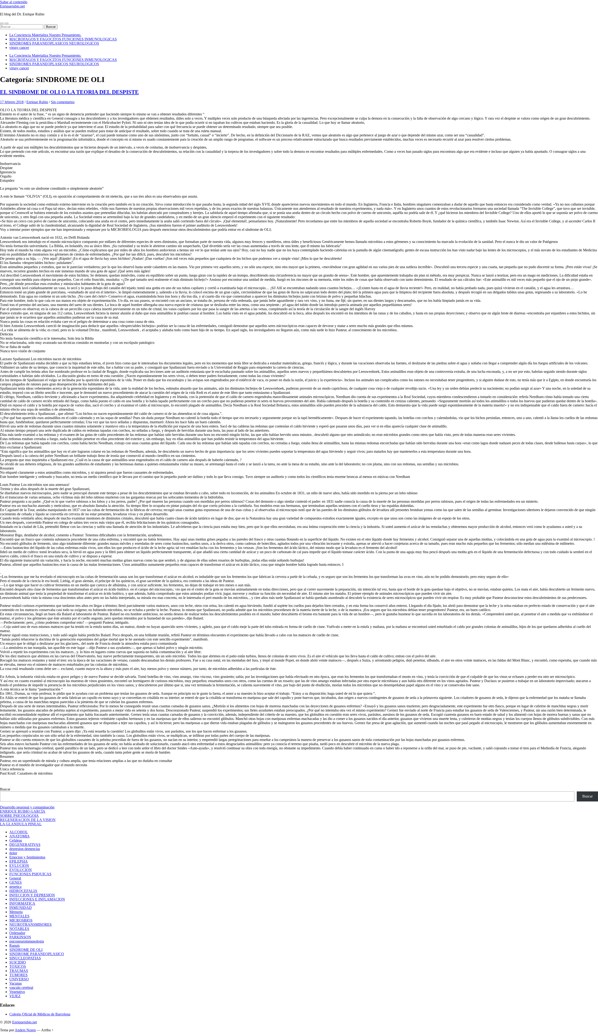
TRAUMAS (18, 971)
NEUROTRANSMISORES (30, 924)
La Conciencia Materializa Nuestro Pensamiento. (45, 35)
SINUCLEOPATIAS (25, 958)
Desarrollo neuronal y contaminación (27, 807)
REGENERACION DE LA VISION (28, 820)
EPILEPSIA (18, 861)
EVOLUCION (20, 870)
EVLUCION (19, 866)
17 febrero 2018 (12, 102)
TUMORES (18, 975)
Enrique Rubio (37, 102)
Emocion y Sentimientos (27, 857)
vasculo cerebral (21, 988)
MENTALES (19, 916)
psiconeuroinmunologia (26, 941)
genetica (15, 887)
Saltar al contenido (13, 2)
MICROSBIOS (20, 920)
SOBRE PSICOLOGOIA (19, 816)
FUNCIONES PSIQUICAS (30, 874)
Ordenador (17, 933)
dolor (13, 853)
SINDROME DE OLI (26, 950)
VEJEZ (15, 996)
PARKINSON (20, 937)
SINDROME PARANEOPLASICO (36, 954)
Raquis (14, 945)
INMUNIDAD (20, 908)
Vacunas (15, 983)
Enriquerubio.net (12, 6)
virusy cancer (19, 48)
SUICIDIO (17, 962)
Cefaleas (15, 840)
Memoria (16, 912)
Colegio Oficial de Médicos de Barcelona (39, 1014)
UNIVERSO (19, 979)
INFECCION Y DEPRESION (32, 895)
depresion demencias (24, 849)
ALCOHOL (18, 832)
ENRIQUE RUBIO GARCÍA (22, 811)
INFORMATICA (22, 903)
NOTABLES (19, 929)
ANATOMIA (19, 836)
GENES (15, 882)
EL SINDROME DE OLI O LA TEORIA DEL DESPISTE (69, 92)
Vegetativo (17, 992)
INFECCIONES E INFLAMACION (37, 899)
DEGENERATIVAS (24, 845)
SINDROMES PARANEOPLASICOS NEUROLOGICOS (54, 43)
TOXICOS (17, 966)
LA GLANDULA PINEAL (21, 824)
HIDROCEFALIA (23, 891)
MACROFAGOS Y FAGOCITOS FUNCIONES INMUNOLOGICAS (63, 39)
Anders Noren (25, 1030)
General (15, 878)
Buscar (5, 789)
